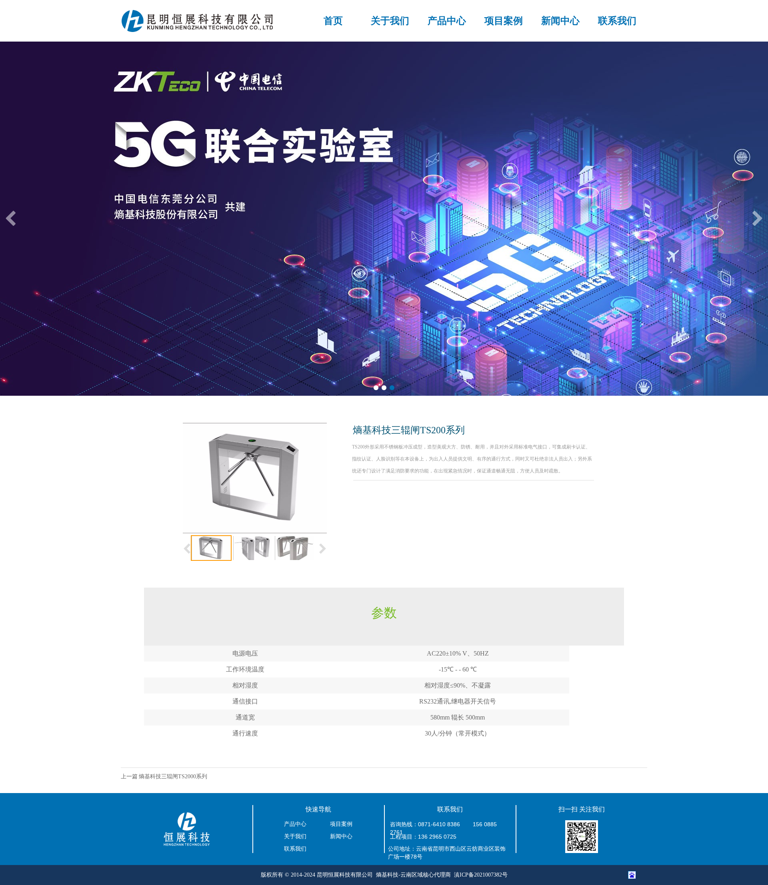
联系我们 (617, 21)
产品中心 (447, 21)
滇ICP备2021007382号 (481, 875)
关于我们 (390, 21)
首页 (333, 21)
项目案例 (503, 21)
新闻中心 (560, 21)
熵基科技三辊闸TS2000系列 (173, 776)
